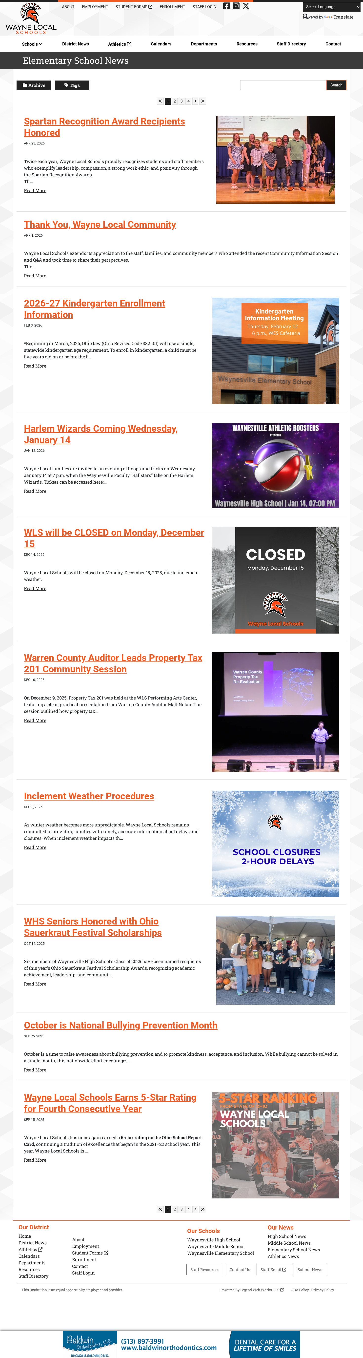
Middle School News (289, 1243)
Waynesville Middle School (216, 1246)
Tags (75, 85)
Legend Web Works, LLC (260, 1289)
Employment (95, 6)
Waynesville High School (213, 1240)
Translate (343, 17)
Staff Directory (291, 43)
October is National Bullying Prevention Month (121, 1025)
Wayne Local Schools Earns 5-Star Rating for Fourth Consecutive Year (110, 1103)
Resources (247, 43)
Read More (35, 190)
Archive (36, 85)
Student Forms (132, 6)
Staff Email (271, 1269)
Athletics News (283, 1256)
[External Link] (181, 1344)
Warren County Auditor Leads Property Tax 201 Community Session (113, 663)
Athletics (117, 44)
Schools (30, 44)
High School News (287, 1236)
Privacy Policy (322, 1289)
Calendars (161, 43)
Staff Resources (204, 1269)
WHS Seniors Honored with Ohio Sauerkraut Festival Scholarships (93, 927)
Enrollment (172, 6)
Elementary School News (294, 1250)
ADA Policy (300, 1289)
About (68, 6)
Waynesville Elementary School (220, 1253)
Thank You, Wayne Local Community (100, 224)
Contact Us (240, 1269)
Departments (204, 43)
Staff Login (204, 6)
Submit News (310, 1269)
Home (25, 1236)
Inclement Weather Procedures (89, 796)
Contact (333, 43)
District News (75, 43)
